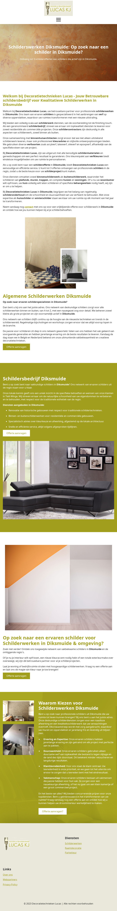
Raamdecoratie (73, 848)
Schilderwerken (73, 843)
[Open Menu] (58, 19)
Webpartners (10, 879)
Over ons (8, 874)
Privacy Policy (10, 884)
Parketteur (71, 852)
